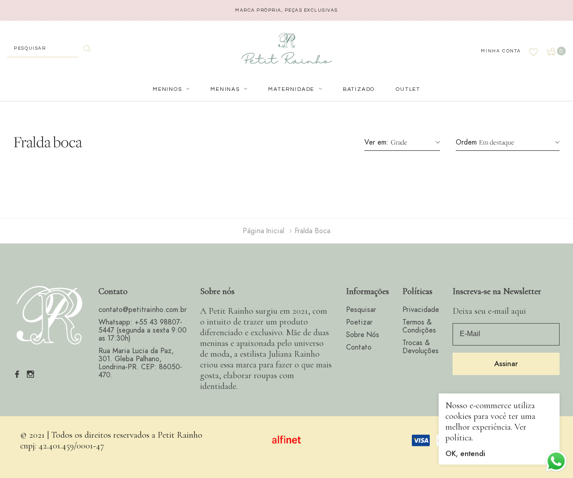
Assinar (506, 363)
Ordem (466, 142)
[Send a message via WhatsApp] (556, 461)
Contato (359, 347)
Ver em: (376, 142)
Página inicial (263, 231)
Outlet (408, 89)
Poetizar (359, 322)
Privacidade (420, 309)
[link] (49, 315)
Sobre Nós (362, 334)
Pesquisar (361, 309)
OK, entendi (465, 453)
